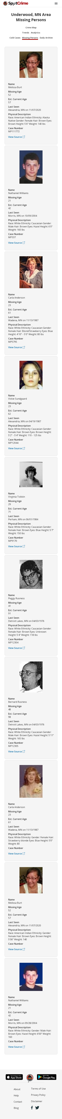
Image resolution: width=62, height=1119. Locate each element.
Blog (16, 1108)
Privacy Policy (38, 1094)
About (17, 1089)
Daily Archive (46, 37)
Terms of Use (38, 1088)
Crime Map (31, 27)
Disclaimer (36, 1101)
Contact (18, 1101)
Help (16, 1095)
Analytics (35, 32)
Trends (25, 32)
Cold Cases (15, 37)
